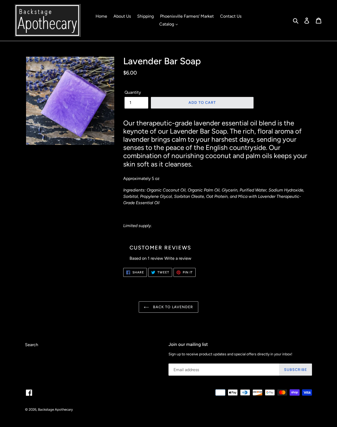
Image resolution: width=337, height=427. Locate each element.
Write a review (177, 258)
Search (31, 344)
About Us (122, 16)
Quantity (133, 92)
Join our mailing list (188, 344)
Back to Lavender (172, 307)
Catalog (167, 24)
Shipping (145, 16)
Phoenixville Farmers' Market (187, 16)
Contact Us (230, 16)
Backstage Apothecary (55, 409)
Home (101, 16)
